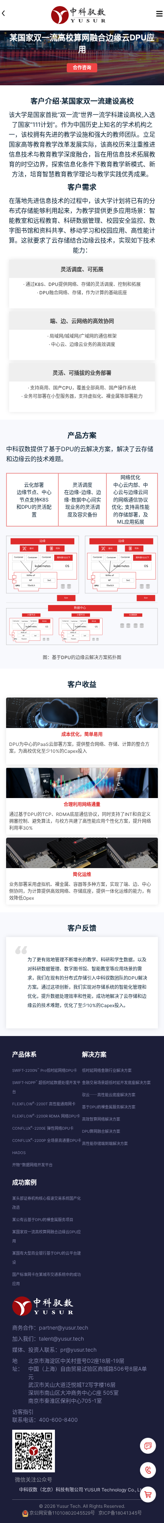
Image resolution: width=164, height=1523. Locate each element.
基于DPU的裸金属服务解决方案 (108, 1107)
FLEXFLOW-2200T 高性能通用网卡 (44, 1104)
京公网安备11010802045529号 (62, 1513)
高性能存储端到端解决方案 (105, 1143)
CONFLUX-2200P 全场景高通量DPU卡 (46, 1140)
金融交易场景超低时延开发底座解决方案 (116, 1082)
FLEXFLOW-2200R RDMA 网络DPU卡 (46, 1116)
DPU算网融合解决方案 (101, 1131)
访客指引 (23, 1411)
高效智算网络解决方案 (101, 1119)
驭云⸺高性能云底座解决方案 (108, 1094)
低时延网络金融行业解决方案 (107, 1070)
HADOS (19, 1152)
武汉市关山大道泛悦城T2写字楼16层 (72, 1384)
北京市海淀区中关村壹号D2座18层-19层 (76, 1360)
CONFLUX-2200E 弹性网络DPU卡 (43, 1128)
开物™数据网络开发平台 (32, 1164)
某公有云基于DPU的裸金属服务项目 (42, 1219)
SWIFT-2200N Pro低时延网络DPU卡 (44, 1070)
